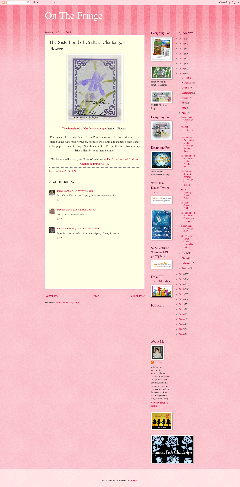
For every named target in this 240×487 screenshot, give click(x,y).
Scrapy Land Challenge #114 (187, 119)
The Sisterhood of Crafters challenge (84, 128)
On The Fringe (74, 15)
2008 (181, 324)
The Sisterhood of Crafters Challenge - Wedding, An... (188, 161)
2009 (181, 319)
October (186, 87)
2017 (181, 279)
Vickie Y (158, 362)
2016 (181, 284)
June (184, 107)
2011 (181, 309)
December (187, 77)
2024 (181, 48)
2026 (181, 38)
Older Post (137, 296)
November (187, 82)
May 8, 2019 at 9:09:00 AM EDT (78, 190)
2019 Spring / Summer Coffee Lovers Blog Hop (188, 241)
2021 (181, 63)
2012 (181, 304)
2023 (181, 53)
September (187, 92)
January (185, 268)
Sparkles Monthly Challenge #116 (187, 193)
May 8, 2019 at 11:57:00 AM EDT (81, 209)
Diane (60, 190)
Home (95, 296)
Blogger (134, 480)
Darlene (61, 209)
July (184, 102)
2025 (181, 43)
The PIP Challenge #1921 (187, 130)
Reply (59, 199)
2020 (181, 68)
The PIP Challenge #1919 (187, 205)
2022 (181, 58)
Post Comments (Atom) (68, 302)
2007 (181, 329)
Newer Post (52, 296)
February (186, 262)
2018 (181, 274)
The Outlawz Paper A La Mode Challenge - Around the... (187, 144)
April (184, 253)
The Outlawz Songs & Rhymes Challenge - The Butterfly (187, 178)
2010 (181, 314)
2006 (181, 334)
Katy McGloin (64, 228)
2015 (181, 289)
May (184, 112)
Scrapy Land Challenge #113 (187, 228)
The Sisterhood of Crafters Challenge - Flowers (188, 216)
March (185, 257)
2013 (181, 299)
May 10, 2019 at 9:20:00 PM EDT (87, 228)
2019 (181, 73)
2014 (181, 294)
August (185, 97)
